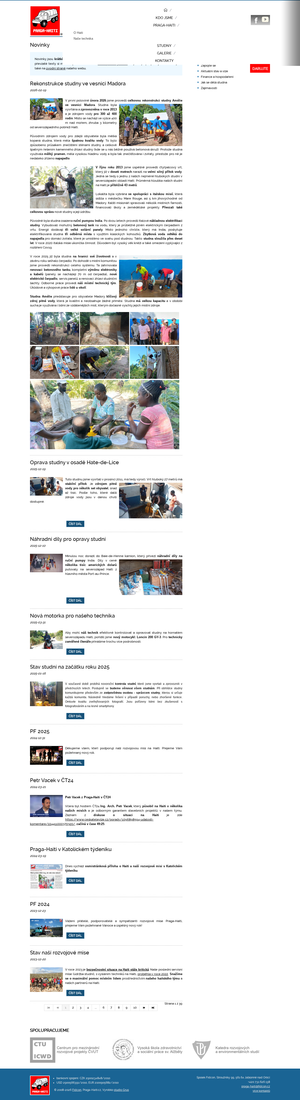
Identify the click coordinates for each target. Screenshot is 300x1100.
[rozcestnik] (166, 10)
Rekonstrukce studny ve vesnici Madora (78, 84)
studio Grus (121, 1090)
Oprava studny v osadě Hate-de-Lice (74, 462)
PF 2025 (39, 731)
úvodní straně (56, 68)
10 (135, 1007)
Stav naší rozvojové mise (59, 953)
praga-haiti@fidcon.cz (255, 1086)
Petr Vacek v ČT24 (51, 780)
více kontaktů (261, 1090)
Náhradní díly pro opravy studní (68, 539)
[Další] (144, 1007)
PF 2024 (39, 904)
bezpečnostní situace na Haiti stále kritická (117, 969)
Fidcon (76, 1090)
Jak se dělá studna (214, 82)
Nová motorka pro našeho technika (72, 616)
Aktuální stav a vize (214, 71)
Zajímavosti (209, 88)
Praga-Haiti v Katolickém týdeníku (71, 849)
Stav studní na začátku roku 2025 (69, 667)
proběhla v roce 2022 (153, 974)
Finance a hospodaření (217, 77)
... (96, 1007)
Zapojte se (208, 65)
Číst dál (75, 524)
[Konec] (153, 1007)
